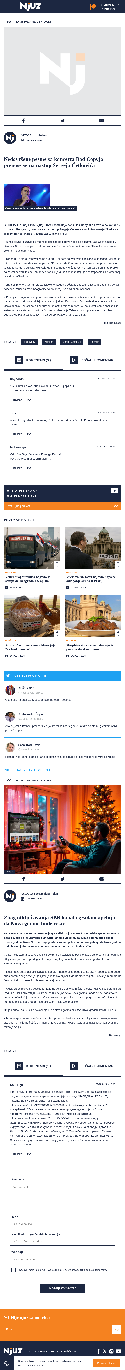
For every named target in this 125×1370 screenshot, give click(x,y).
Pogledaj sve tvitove (23, 770)
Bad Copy (29, 342)
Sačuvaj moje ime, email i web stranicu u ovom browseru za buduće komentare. (63, 1270)
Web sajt (17, 1252)
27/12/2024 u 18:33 (105, 1084)
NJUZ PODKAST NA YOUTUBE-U (22, 493)
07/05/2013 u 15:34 (105, 378)
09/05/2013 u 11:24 (105, 446)
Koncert (49, 342)
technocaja (18, 447)
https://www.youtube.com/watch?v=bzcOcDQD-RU (41, 1118)
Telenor (94, 342)
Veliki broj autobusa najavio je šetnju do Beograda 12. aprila (27, 579)
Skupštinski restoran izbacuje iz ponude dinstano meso (89, 647)
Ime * (14, 1217)
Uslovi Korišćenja (63, 1351)
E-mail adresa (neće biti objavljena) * (35, 1234)
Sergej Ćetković (72, 342)
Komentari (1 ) (38, 1066)
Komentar (17, 1179)
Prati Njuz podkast (18, 506)
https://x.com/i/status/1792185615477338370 (37, 1105)
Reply (17, 399)
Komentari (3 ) (38, 360)
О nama (31, 1351)
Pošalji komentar (97, 360)
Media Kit (44, 1351)
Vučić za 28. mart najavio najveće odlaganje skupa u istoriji (91, 579)
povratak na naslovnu (33, 22)
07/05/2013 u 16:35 (105, 412)
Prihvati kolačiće (106, 1363)
